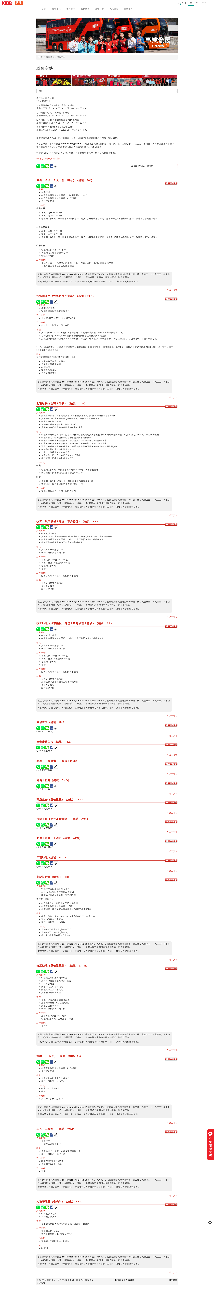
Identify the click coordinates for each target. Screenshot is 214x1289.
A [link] (178, 3)
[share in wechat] (47, 186)
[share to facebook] (52, 166)
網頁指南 (173, 1280)
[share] (56, 186)
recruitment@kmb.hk (72, 144)
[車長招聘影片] (124, 81)
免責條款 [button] (130, 1280)
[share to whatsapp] (43, 166)
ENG (203, 2)
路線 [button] (44, 9)
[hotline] (38, 166)
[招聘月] (160, 81)
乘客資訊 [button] (71, 9)
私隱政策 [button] (119, 1280)
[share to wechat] (47, 166)
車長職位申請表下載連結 (142, 166)
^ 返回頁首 (172, 290)
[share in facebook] (52, 186)
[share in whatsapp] (43, 186)
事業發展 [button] (100, 9)
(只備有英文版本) (44, 731)
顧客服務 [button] (57, 9)
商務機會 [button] (85, 9)
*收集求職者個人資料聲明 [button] (48, 159)
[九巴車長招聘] (54, 81)
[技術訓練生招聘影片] (89, 81)
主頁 (40, 57)
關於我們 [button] (128, 9)
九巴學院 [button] (114, 9)
